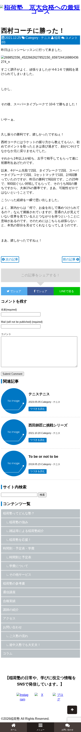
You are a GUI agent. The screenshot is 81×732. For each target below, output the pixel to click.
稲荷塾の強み (18, 522)
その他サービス (20, 574)
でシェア (11, 291)
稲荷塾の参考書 (14, 583)
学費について (18, 566)
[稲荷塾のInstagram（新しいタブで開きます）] (22, 699)
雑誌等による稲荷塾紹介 (26, 530)
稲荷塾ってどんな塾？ (18, 513)
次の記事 (11, 259)
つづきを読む (37, 408)
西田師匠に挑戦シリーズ (48, 425)
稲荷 (57, 37)
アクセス (9, 618)
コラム (7, 653)
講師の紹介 (11, 609)
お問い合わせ (12, 627)
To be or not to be (43, 457)
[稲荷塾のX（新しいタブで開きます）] (40, 699)
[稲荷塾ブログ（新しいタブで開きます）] (58, 699)
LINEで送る (67, 291)
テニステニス (39, 394)
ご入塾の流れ (18, 636)
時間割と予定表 (20, 557)
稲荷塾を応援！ (20, 539)
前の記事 (69, 259)
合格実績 (9, 601)
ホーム (14, 730)
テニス (45, 37)
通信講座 (9, 592)
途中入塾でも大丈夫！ (25, 644)
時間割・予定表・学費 (18, 548)
